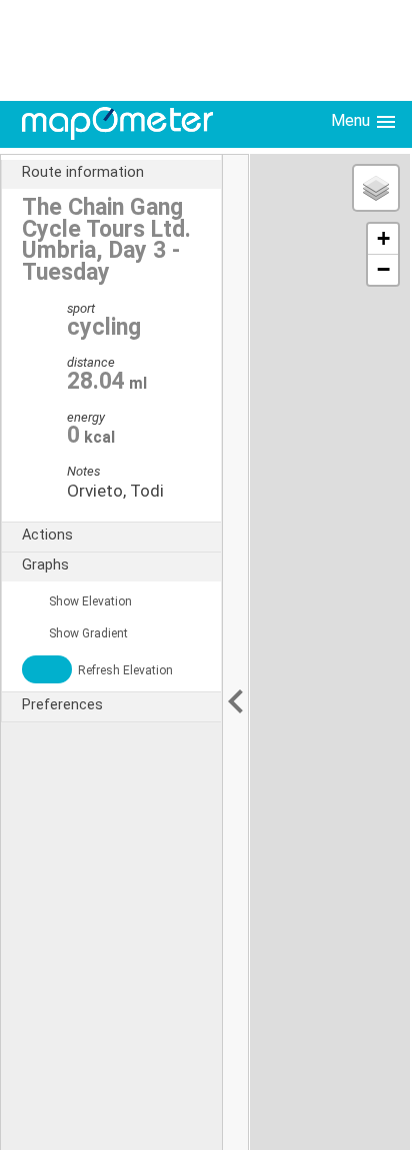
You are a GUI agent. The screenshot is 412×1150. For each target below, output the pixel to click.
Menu (352, 120)
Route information (83, 172)
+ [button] (383, 238)
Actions (47, 535)
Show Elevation (89, 601)
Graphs (45, 565)
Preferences (62, 704)
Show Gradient (87, 633)
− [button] (383, 269)
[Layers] (376, 188)
